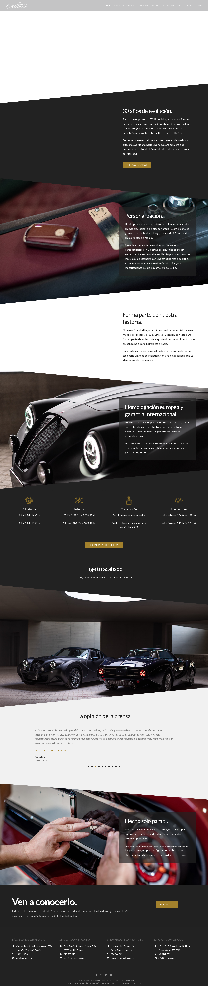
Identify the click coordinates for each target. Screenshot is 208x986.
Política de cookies (109, 980)
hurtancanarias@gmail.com (123, 958)
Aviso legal (128, 980)
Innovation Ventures (133, 983)
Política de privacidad (86, 980)
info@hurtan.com (24, 958)
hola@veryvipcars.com (74, 958)
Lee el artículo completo (50, 741)
